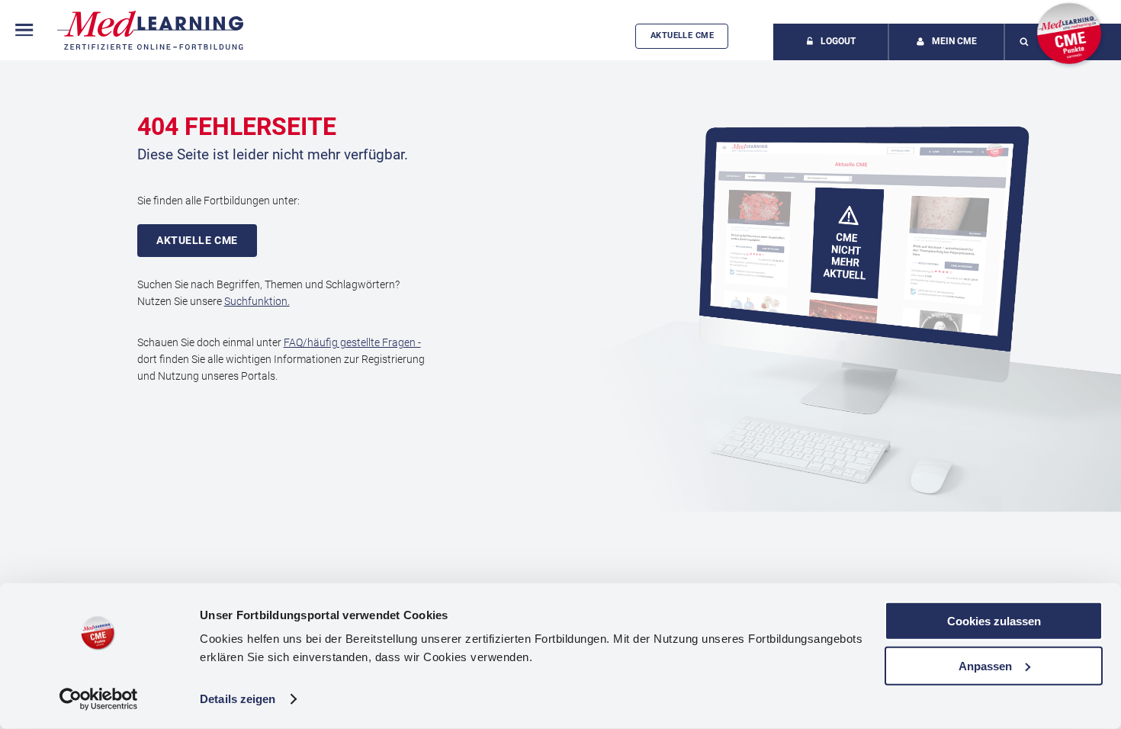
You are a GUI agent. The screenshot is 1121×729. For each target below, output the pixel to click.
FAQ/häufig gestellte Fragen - (352, 342)
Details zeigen (237, 698)
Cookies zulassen (994, 621)
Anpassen (985, 665)
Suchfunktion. (257, 301)
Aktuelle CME (682, 35)
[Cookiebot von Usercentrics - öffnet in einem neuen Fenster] (98, 699)
